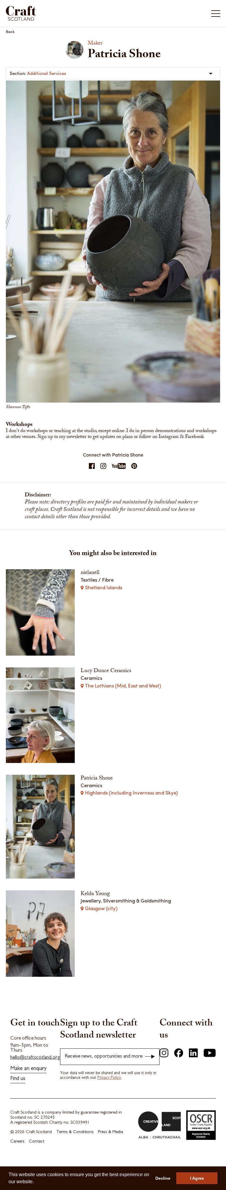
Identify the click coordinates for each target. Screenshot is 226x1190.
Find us (17, 1079)
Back (10, 31)
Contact (36, 1142)
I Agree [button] (197, 1178)
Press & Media (110, 1132)
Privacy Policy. (109, 1078)
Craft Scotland (58, 13)
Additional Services (46, 73)
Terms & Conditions (75, 1132)
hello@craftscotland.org (35, 1057)
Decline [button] (162, 1178)
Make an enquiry (28, 1069)
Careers (17, 1142)
